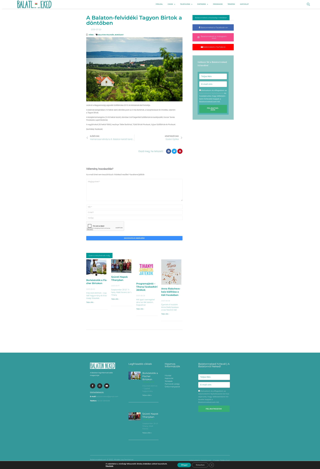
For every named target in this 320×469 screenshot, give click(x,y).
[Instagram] (99, 386)
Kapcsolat (244, 4)
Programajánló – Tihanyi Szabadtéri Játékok (147, 286)
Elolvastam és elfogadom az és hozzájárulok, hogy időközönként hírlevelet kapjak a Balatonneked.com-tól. (213, 96)
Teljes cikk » (90, 302)
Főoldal (159, 4)
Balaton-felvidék (106, 35)
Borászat (119, 35)
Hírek (91, 35)
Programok (218, 4)
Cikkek (170, 4)
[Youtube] (106, 386)
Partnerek (201, 4)
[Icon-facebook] (92, 386)
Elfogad (184, 465)
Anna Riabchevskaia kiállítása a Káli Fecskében (170, 291)
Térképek (231, 4)
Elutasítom (200, 465)
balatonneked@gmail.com (107, 396)
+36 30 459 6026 (103, 401)
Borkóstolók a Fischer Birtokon (150, 376)
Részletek (109, 466)
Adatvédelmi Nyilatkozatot (211, 93)
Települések (185, 4)
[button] (308, 4)
